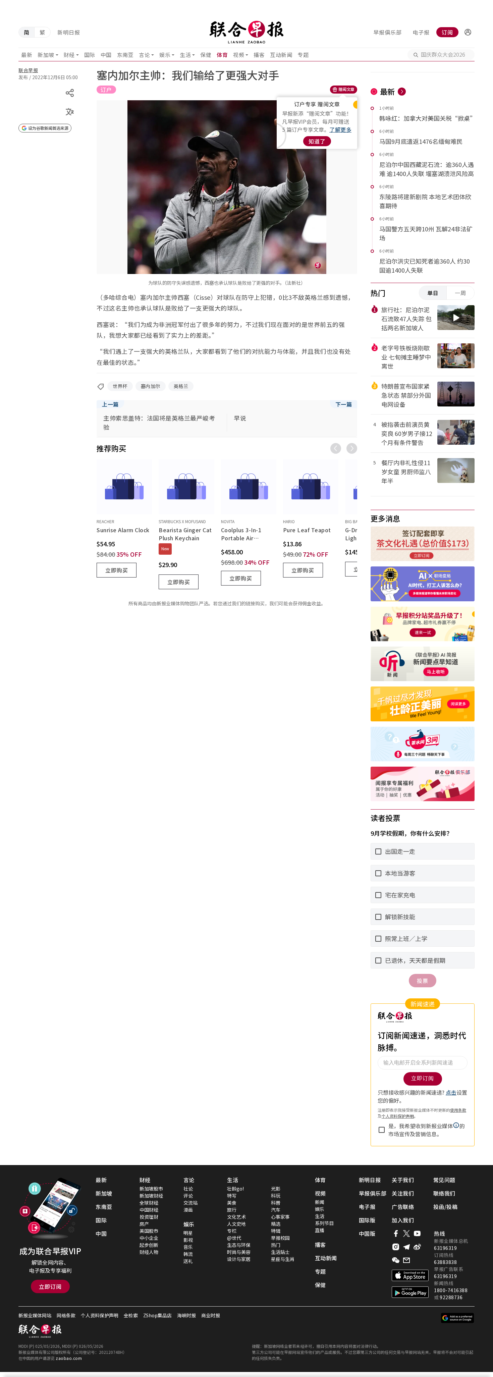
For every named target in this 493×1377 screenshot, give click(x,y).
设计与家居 (239, 1259)
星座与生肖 (282, 1259)
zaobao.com (69, 1358)
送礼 (188, 1261)
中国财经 (149, 1209)
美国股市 (149, 1230)
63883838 (445, 1262)
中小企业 (149, 1237)
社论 (188, 1188)
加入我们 (403, 1220)
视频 (238, 55)
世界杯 (120, 386)
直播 (319, 1230)
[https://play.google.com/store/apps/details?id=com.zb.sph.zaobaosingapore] (410, 1292)
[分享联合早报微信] (396, 1260)
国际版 (367, 1220)
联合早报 (28, 70)
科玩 (275, 1195)
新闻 (319, 1202)
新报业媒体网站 (34, 1315)
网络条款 (66, 1315)
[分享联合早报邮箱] (406, 1260)
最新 (26, 55)
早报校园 (280, 1237)
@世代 (234, 1237)
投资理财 (149, 1216)
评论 (188, 1195)
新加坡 (46, 55)
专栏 (231, 1230)
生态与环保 (239, 1245)
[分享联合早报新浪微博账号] (417, 1247)
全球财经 (149, 1202)
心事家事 (280, 1216)
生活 (185, 55)
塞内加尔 (150, 386)
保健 (205, 55)
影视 (188, 1239)
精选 (275, 1223)
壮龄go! (235, 1188)
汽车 (275, 1209)
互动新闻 (281, 55)
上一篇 (110, 404)
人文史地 (236, 1223)
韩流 (188, 1254)
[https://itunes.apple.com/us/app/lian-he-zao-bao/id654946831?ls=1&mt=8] (410, 1275)
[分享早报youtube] (417, 1233)
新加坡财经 (151, 1195)
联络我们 (444, 1193)
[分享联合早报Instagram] (396, 1247)
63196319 (445, 1248)
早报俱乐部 (387, 32)
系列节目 (324, 1223)
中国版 (367, 1233)
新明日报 (68, 32)
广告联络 (403, 1207)
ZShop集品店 (157, 1315)
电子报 (421, 32)
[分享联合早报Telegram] (406, 1247)
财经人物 (149, 1252)
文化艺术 (236, 1216)
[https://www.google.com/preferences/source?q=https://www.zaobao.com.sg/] (458, 1318)
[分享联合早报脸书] (396, 1233)
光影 (275, 1188)
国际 (89, 55)
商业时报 (210, 1315)
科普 (275, 1202)
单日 (433, 293)
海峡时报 (186, 1315)
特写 (231, 1195)
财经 (69, 55)
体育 (222, 55)
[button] (468, 32)
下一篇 (343, 404)
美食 (231, 1202)
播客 (259, 55)
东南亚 (125, 55)
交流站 (190, 1202)
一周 (460, 293)
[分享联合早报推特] (406, 1233)
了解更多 (340, 129)
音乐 (188, 1247)
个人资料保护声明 (99, 1315)
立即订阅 (50, 1286)
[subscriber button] (468, 32)
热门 (275, 1245)
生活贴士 (280, 1252)
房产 (144, 1223)
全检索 (131, 1315)
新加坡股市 (151, 1188)
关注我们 (403, 1193)
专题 (303, 55)
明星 (188, 1232)
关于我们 (403, 1180)
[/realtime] (402, 92)
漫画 (188, 1209)
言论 (144, 55)
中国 (106, 55)
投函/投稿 (445, 1207)
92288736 (451, 1297)
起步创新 (149, 1245)
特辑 (275, 1230)
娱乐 (164, 55)
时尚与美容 (239, 1252)
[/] (246, 32)
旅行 (231, 1209)
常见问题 (444, 1180)
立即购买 (116, 570)
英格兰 (181, 386)
